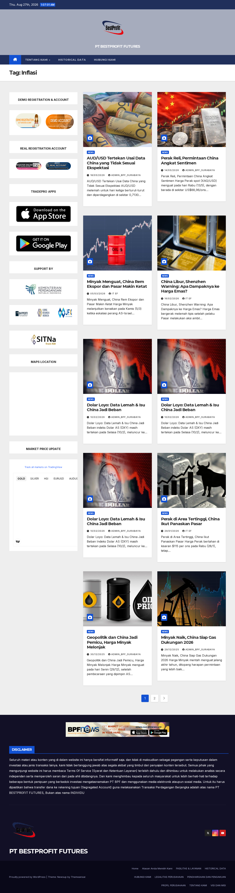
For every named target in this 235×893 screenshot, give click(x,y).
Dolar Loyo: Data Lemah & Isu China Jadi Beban (116, 407)
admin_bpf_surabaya (126, 175)
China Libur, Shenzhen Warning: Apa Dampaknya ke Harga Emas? (190, 286)
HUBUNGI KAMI (105, 59)
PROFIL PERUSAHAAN (173, 885)
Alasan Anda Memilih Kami (157, 868)
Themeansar (78, 876)
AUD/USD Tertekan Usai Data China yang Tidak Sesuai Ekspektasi (116, 163)
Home (135, 868)
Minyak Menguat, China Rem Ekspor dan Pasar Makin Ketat (117, 284)
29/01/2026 (172, 531)
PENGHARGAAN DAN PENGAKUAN (206, 876)
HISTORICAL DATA (72, 59)
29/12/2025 (172, 649)
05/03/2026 (98, 293)
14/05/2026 (172, 170)
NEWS (91, 152)
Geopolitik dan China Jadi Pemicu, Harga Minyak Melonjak (112, 642)
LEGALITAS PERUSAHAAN (169, 876)
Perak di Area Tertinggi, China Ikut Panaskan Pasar (190, 521)
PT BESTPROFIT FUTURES (117, 46)
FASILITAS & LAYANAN (188, 868)
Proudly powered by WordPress (27, 876)
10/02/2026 (98, 417)
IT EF (115, 293)
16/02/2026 (172, 298)
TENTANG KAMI (37, 59)
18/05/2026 (98, 175)
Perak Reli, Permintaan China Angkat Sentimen (189, 160)
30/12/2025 (98, 654)
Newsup (62, 876)
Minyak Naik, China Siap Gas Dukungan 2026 (188, 640)
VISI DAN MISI (218, 885)
